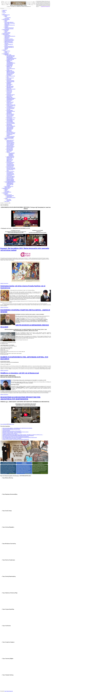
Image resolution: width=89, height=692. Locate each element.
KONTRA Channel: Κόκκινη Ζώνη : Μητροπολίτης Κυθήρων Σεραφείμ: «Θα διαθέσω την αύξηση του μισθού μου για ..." (22, 434)
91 (11, 424)
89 (9, 424)
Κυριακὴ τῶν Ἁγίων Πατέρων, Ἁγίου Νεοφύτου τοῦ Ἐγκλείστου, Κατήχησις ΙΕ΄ (15, 439)
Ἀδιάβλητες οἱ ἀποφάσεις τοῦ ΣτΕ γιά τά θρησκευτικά (19, 373)
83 (4, 424)
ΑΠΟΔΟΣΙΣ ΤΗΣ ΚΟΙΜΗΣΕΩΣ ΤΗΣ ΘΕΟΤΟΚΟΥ (11, 429)
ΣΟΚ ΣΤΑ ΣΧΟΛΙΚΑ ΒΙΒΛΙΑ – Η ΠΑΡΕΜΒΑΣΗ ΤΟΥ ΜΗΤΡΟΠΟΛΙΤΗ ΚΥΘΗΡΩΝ (17, 428)
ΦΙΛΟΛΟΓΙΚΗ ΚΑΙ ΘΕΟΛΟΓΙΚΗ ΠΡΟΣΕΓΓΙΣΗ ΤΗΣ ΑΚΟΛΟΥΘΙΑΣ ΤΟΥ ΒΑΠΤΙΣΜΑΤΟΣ (20, 398)
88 (8, 424)
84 (5, 424)
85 (6, 424)
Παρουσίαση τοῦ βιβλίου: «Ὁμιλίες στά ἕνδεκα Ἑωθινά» (11, 430)
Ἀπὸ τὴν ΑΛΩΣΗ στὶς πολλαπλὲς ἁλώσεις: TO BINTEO (11, 438)
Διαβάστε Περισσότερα (4, 283)
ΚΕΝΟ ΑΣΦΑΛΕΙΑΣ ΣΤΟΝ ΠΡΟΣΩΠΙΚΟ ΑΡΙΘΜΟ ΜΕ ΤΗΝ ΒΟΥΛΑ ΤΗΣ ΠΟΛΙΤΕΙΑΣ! (18, 435)
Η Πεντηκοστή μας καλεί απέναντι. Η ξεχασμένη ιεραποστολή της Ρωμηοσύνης (15, 436)
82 (3, 424)
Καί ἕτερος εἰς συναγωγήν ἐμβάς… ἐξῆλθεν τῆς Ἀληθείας (11, 432)
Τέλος (13, 424)
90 (10, 424)
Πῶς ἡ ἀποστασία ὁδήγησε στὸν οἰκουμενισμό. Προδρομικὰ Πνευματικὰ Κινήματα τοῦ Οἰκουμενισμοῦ (19, 437)
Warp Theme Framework (9, 691)
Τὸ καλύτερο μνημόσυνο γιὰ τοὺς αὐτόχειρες (9, 433)
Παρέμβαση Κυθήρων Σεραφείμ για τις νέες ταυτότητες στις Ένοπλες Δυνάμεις (15, 431)
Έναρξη (1, 424)
